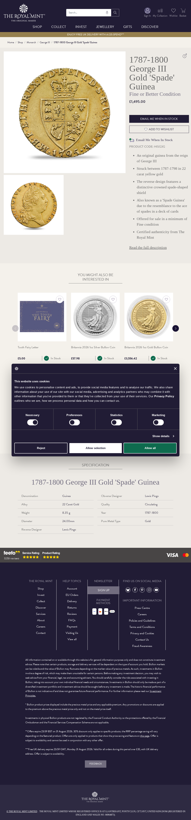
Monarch (31, 42)
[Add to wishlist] (59, 299)
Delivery (72, 601)
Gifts (127, 26)
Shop (37, 26)
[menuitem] (147, 12)
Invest (81, 26)
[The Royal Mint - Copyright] (25, 12)
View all (72, 639)
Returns (72, 607)
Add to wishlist (161, 129)
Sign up (103, 590)
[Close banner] (175, 368)
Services (41, 614)
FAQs (72, 620)
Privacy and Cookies (142, 633)
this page (144, 736)
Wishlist (173, 16)
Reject (41, 448)
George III (45, 42)
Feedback (95, 764)
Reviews (72, 614)
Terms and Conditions (142, 627)
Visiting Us (72, 633)
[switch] (74, 422)
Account (72, 588)
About (41, 620)
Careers (40, 626)
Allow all (150, 448)
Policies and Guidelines (142, 620)
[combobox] (89, 12)
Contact (41, 633)
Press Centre (142, 608)
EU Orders (72, 595)
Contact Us (142, 639)
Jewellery (105, 26)
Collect (58, 26)
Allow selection (96, 448)
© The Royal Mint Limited (22, 811)
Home (10, 42)
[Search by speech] (107, 12)
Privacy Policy (164, 396)
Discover (149, 26)
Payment (72, 626)
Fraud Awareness (142, 646)
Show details (160, 436)
